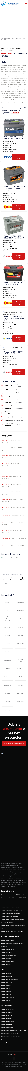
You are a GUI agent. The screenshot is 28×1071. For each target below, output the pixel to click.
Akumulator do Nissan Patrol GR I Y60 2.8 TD (12, 895)
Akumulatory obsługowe (7, 940)
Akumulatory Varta (6, 994)
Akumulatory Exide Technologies (9, 979)
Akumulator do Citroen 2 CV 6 (9, 904)
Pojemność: (8, 141)
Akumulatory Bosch (6, 973)
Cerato (18, 393)
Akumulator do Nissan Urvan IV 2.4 (10, 916)
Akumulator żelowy (6, 958)
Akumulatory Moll (5, 988)
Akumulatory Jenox (6, 985)
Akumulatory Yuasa (6, 1000)
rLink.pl (19, 1054)
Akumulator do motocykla (8, 1021)
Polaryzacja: (7, 145)
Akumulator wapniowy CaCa (8, 955)
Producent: (8, 151)
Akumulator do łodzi (6, 1018)
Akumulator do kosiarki (7, 1015)
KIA (6, 48)
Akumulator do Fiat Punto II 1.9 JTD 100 (11, 907)
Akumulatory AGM (5, 964)
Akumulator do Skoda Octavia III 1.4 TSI (11, 910)
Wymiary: (10, 149)
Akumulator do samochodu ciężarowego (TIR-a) (13, 1030)
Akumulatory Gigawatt (7, 982)
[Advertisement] (14, 22)
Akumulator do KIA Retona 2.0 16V (13, 574)
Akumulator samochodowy (8, 949)
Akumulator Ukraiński (6, 952)
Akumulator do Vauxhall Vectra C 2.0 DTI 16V (12, 931)
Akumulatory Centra (6, 976)
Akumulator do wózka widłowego (10, 1033)
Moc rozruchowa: (9, 143)
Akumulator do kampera (7, 1009)
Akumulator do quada (6, 1024)
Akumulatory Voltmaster (7, 997)
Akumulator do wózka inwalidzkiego (10, 1036)
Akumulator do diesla (6, 1012)
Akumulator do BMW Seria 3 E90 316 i (10, 913)
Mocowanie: (7, 147)
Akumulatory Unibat (6, 991)
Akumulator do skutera (7, 1027)
